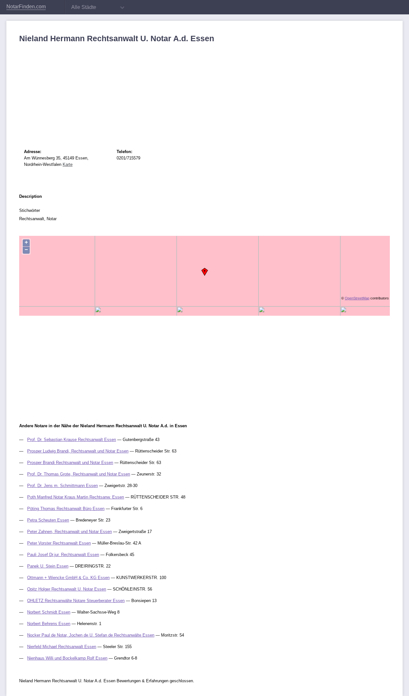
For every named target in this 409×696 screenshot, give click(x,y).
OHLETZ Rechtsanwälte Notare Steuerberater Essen (76, 600)
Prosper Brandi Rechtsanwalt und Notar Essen (70, 462)
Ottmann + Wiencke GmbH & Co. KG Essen (68, 577)
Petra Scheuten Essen (48, 520)
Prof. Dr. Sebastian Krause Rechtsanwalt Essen (71, 439)
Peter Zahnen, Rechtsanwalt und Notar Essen (69, 531)
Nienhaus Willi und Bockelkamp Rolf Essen (67, 658)
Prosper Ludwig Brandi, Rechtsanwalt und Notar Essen (77, 451)
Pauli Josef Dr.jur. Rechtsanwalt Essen (63, 554)
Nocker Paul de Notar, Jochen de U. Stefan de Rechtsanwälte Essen (90, 635)
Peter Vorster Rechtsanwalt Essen (59, 543)
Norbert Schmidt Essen (48, 612)
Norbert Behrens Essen (48, 623)
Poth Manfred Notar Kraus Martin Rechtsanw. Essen (75, 497)
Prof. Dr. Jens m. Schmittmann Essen (62, 485)
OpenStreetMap (357, 298)
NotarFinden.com (26, 6)
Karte (68, 164)
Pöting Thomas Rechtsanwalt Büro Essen (65, 508)
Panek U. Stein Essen (47, 566)
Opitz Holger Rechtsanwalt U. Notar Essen (66, 589)
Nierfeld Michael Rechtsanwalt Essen (61, 646)
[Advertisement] (204, 91)
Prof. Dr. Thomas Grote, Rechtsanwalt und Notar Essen (78, 474)
